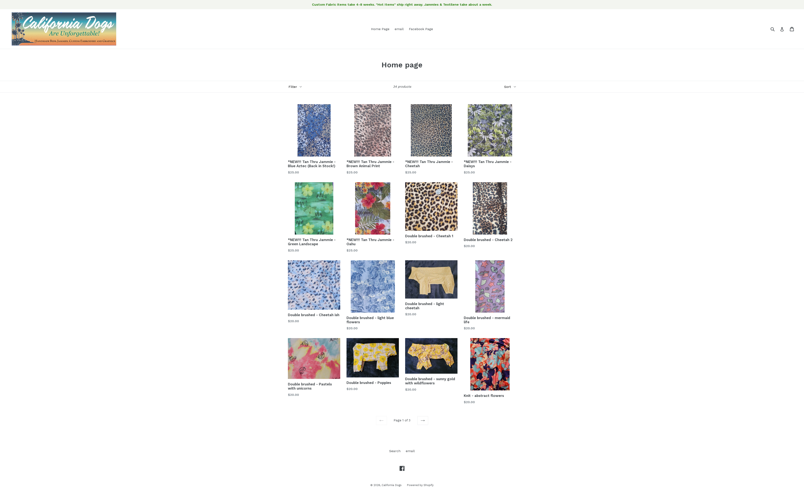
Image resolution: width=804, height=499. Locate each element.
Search (395, 451)
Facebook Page (421, 29)
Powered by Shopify (420, 485)
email (399, 29)
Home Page (380, 29)
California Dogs (392, 485)
